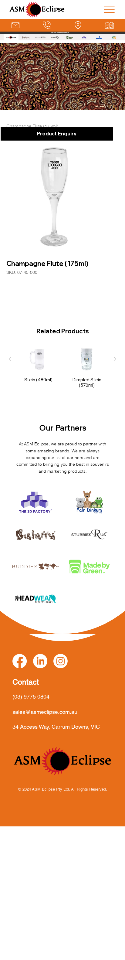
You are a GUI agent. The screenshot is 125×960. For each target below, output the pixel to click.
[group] (62, 370)
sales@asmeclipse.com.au (44, 712)
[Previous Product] (10, 359)
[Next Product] (115, 359)
